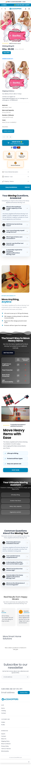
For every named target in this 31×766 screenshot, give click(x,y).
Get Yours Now (8, 353)
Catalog (3, 710)
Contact (3, 713)
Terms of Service (6, 748)
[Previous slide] (1, 26)
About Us (3, 739)
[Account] (25, 8)
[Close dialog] (29, 762)
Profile (3, 725)
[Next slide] (29, 26)
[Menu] (2, 9)
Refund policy (5, 751)
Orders (3, 722)
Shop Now (15, 470)
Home (3, 708)
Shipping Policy (5, 741)
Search (3, 734)
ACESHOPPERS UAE (17, 757)
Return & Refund (5, 743)
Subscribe (24, 692)
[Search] (5, 8)
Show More (5, 126)
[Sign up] (27, 676)
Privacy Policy (5, 746)
